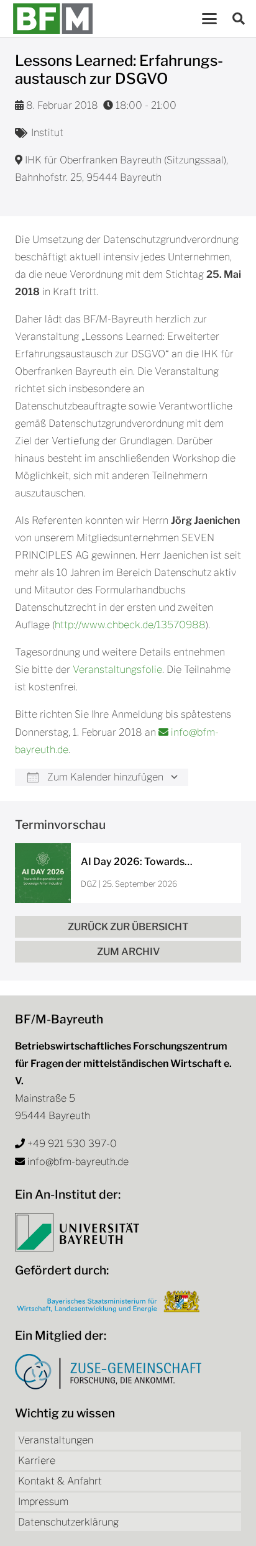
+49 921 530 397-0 (72, 1144)
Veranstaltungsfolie (117, 669)
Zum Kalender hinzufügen (104, 777)
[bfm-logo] (53, 18)
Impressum (43, 1501)
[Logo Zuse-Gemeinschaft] (108, 1371)
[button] (209, 18)
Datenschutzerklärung (68, 1522)
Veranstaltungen (55, 1440)
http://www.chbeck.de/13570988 (130, 625)
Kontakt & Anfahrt (60, 1481)
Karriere (36, 1460)
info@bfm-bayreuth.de (78, 1162)
